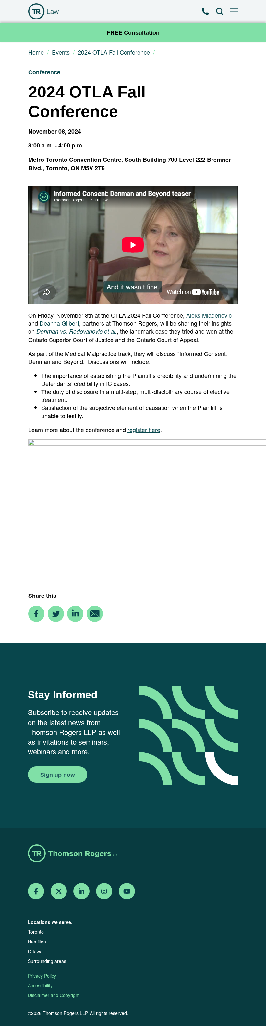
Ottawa (35, 951)
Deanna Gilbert (59, 323)
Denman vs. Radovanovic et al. (76, 331)
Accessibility (40, 985)
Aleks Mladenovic (209, 315)
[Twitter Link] (58, 891)
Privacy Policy (42, 975)
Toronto (36, 932)
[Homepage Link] (133, 854)
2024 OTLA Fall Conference (114, 52)
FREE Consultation (133, 32)
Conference (44, 72)
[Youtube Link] (127, 891)
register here (143, 429)
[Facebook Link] (36, 891)
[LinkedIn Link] (81, 891)
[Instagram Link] (104, 891)
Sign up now (57, 774)
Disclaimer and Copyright (53, 995)
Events (61, 52)
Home (36, 52)
